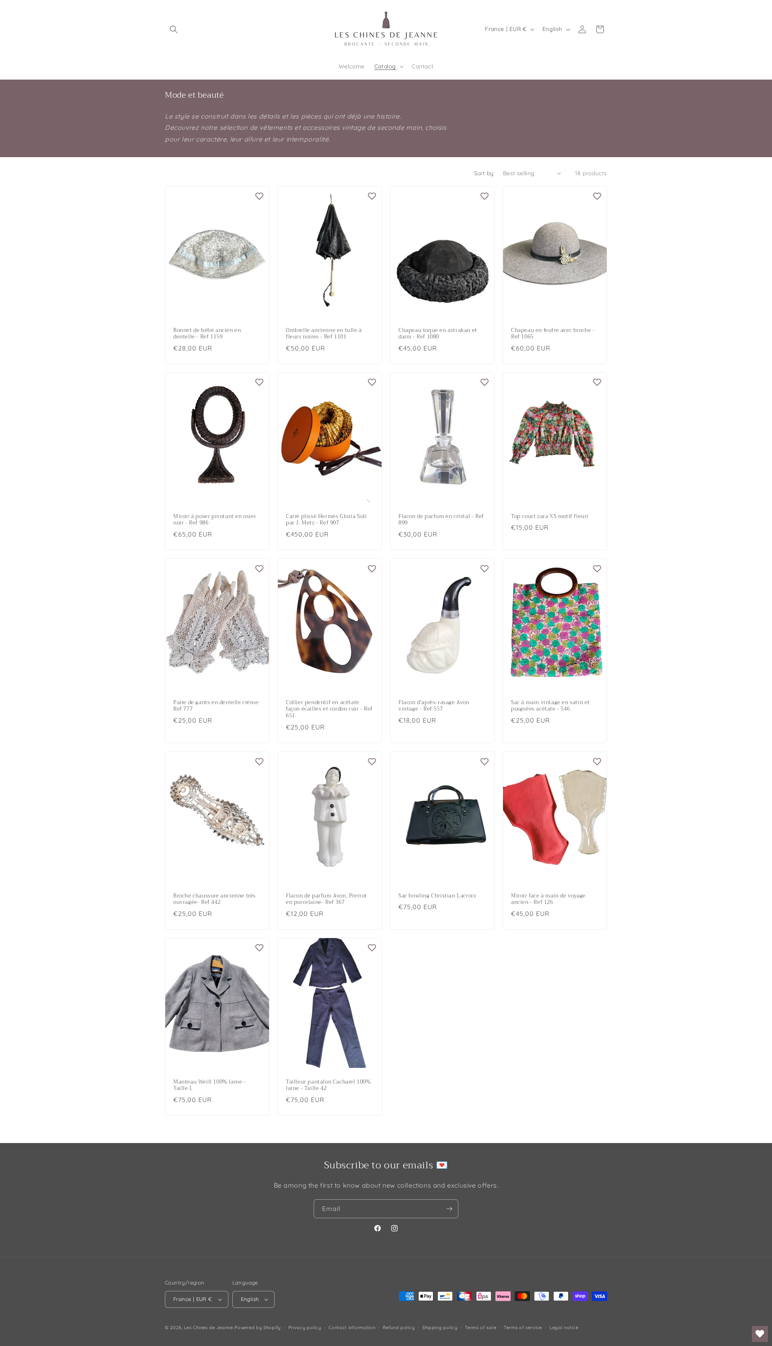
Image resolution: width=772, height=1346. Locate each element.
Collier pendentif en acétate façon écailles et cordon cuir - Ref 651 (329, 709)
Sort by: (484, 173)
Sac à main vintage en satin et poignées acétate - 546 (550, 706)
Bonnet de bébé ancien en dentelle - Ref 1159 (207, 333)
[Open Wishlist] (760, 1334)
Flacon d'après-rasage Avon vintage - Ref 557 (434, 706)
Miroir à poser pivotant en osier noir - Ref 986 (214, 520)
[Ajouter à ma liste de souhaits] (259, 196)
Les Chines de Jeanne (208, 1327)
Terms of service (523, 1327)
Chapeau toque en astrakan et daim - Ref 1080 (437, 333)
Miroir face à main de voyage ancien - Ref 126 (548, 899)
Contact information (352, 1327)
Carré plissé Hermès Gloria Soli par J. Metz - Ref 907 (326, 520)
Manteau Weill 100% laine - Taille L (209, 1085)
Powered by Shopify (257, 1327)
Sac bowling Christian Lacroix (437, 895)
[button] (174, 29)
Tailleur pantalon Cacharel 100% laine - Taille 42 (328, 1085)
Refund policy (399, 1327)
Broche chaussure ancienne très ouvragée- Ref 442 (214, 899)
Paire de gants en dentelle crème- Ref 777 (217, 706)
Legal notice (564, 1327)
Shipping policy (440, 1327)
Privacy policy (304, 1327)
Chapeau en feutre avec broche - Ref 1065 (553, 333)
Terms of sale (480, 1327)
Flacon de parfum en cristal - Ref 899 (441, 520)
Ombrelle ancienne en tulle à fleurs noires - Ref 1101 (324, 333)
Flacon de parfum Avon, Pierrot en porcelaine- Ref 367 (326, 899)
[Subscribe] (449, 1208)
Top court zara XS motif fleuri (550, 516)
